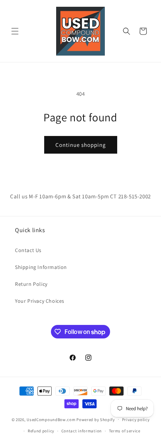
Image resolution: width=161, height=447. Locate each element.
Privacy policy (136, 419)
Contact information (81, 430)
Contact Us (28, 250)
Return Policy (31, 284)
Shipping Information (41, 267)
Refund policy (41, 430)
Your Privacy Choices (39, 300)
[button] (15, 31)
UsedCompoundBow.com (51, 419)
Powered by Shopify (95, 419)
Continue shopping (80, 144)
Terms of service (124, 430)
